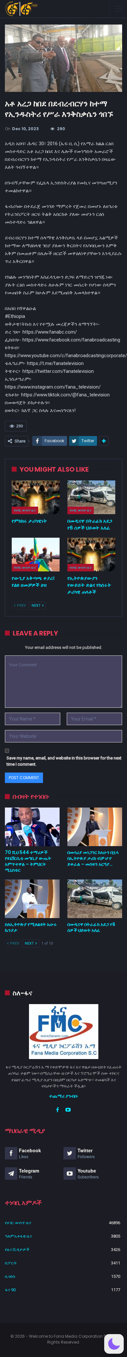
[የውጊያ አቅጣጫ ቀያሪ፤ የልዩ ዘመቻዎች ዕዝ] (36, 554)
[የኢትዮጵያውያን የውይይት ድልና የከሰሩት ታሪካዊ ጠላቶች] (91, 554)
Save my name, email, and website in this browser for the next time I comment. (64, 761)
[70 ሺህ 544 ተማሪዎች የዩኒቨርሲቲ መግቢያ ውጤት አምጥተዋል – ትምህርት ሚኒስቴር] (32, 827)
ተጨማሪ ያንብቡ (63, 1096)
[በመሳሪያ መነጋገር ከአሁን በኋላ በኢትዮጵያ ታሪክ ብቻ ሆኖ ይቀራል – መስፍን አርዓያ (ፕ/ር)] (94, 827)
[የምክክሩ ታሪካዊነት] (36, 497)
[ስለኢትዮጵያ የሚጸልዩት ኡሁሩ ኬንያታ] (32, 898)
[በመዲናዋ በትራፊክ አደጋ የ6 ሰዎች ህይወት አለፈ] (91, 497)
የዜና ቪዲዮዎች (17, 1249)
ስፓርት (11, 1263)
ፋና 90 (10, 1289)
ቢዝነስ (10, 1276)
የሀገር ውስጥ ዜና (25, 510)
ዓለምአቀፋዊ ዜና (18, 1236)
